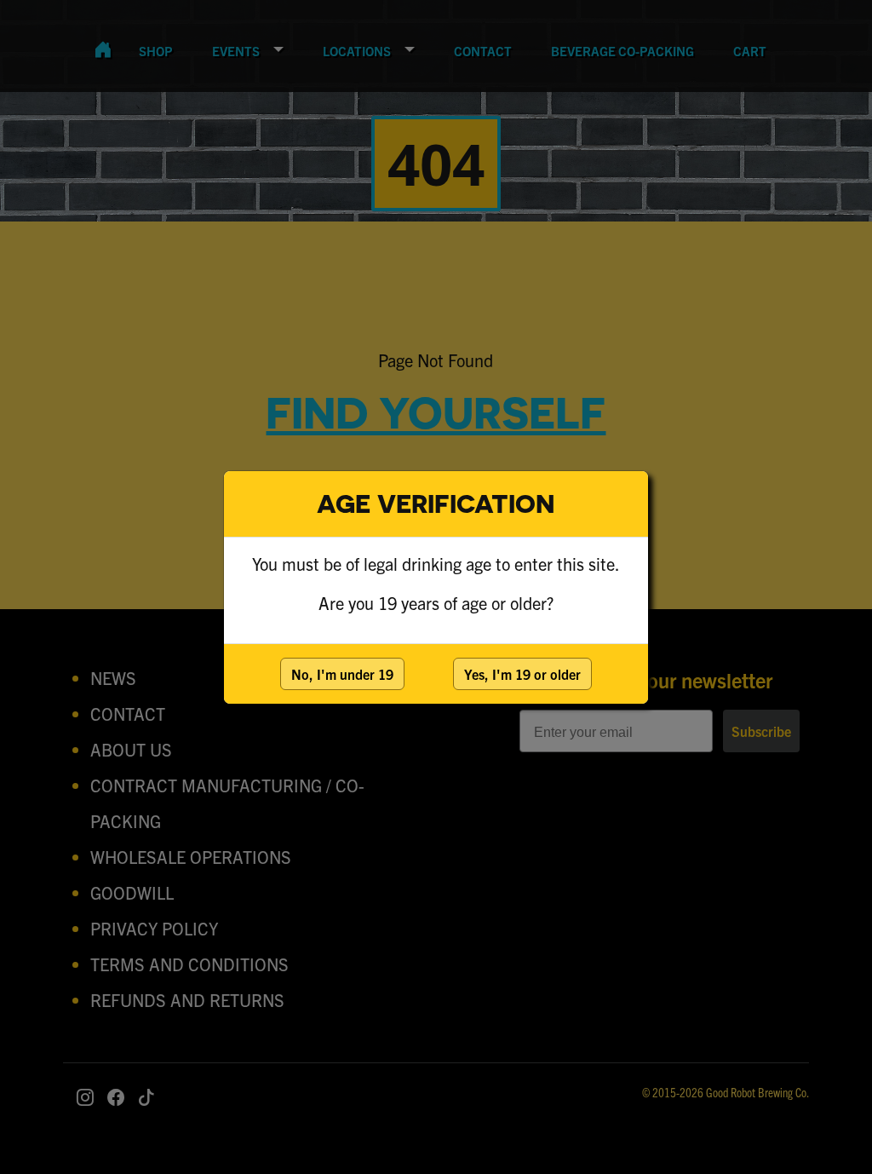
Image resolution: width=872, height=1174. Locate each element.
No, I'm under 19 (342, 673)
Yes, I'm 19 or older (522, 673)
